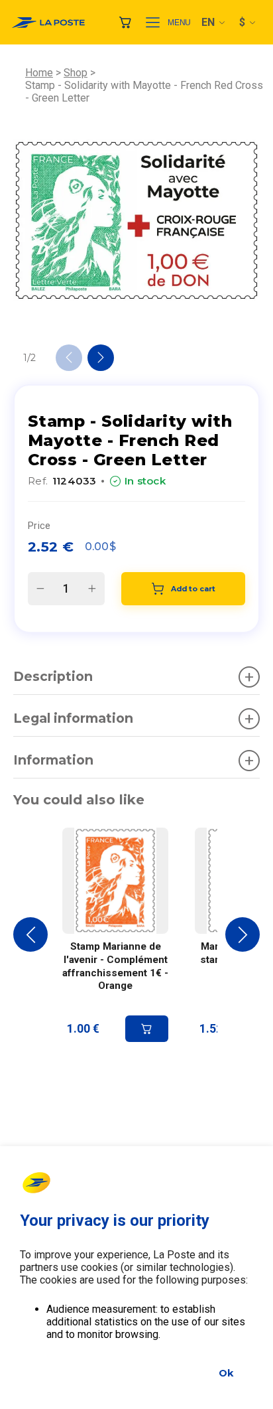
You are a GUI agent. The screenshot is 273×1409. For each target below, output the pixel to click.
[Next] (100, 357)
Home (39, 72)
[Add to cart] (146, 1028)
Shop (75, 72)
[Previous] (69, 357)
